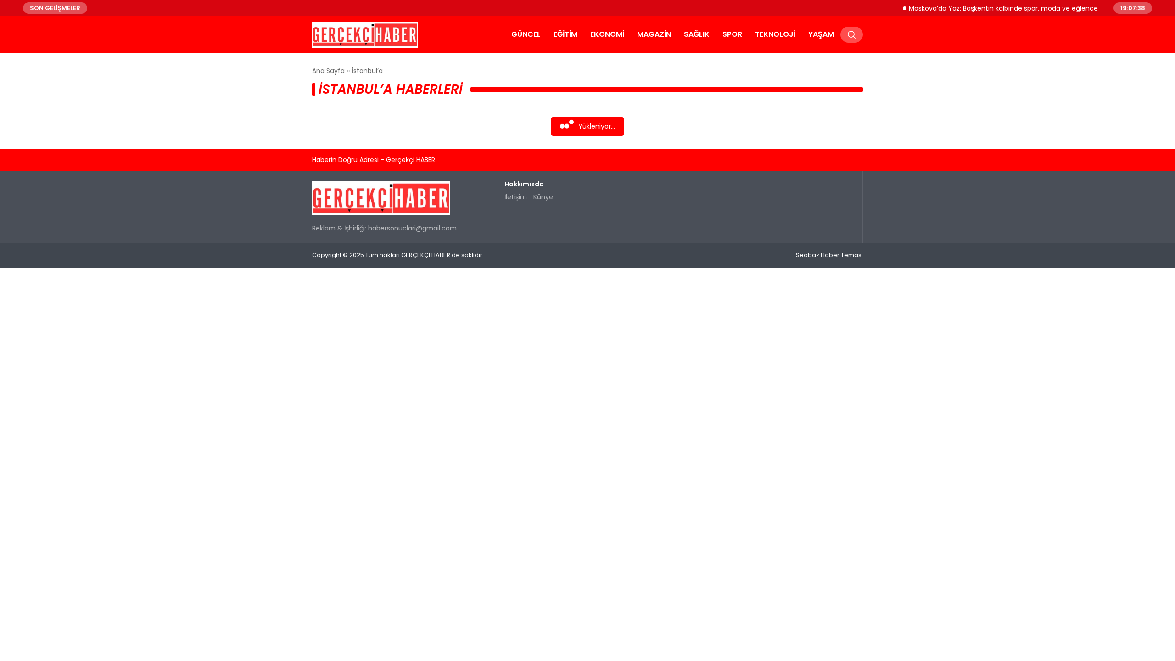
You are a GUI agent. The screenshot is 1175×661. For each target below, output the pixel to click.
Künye (543, 197)
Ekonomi (607, 34)
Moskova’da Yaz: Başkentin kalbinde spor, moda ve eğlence (992, 7)
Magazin (654, 34)
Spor (732, 34)
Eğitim (565, 34)
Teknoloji (775, 34)
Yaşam (821, 34)
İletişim (515, 197)
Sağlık (697, 34)
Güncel (526, 34)
